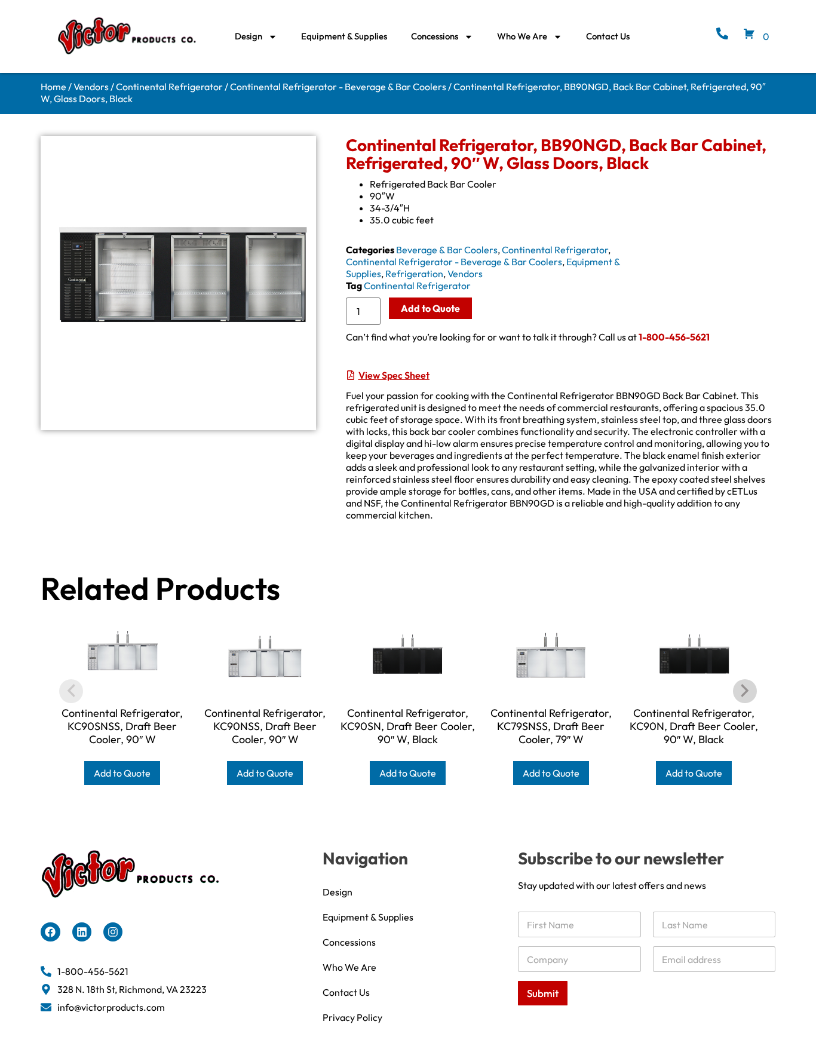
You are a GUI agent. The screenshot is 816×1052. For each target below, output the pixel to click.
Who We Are (522, 36)
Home (53, 87)
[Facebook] (50, 931)
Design (248, 36)
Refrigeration (414, 274)
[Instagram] (112, 931)
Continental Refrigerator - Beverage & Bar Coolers (338, 87)
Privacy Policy (352, 1017)
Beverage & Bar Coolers (447, 250)
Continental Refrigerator (169, 87)
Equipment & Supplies (344, 36)
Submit (543, 993)
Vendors (91, 87)
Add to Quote (430, 308)
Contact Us (608, 36)
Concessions (434, 36)
